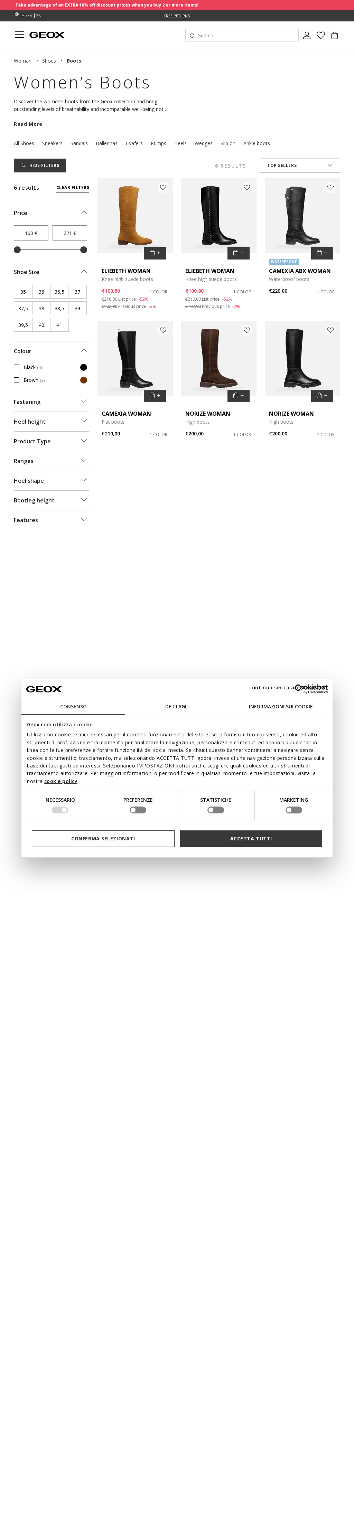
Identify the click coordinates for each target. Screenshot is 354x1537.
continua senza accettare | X (287, 687)
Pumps (158, 143)
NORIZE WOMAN (207, 413)
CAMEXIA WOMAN (126, 413)
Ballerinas (107, 143)
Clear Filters (72, 187)
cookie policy (61, 781)
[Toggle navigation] (19, 35)
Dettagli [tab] (177, 706)
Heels (180, 143)
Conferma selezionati (103, 838)
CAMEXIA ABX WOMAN (300, 271)
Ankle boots (256, 143)
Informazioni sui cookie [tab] (281, 706)
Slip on (228, 143)
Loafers (134, 143)
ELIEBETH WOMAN (126, 271)
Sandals (79, 143)
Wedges (204, 143)
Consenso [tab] (73, 706)
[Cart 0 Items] (334, 38)
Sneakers (52, 143)
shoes (49, 60)
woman (22, 60)
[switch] (138, 810)
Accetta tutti (251, 838)
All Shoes (24, 143)
